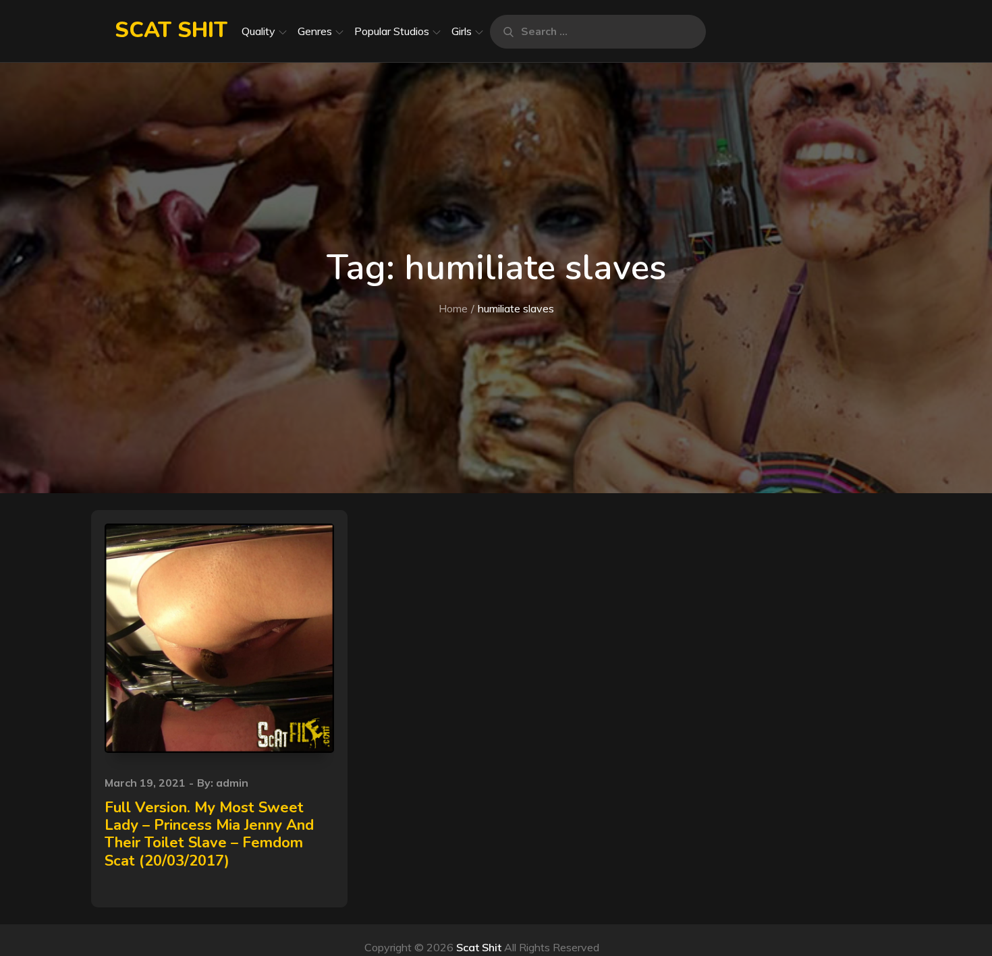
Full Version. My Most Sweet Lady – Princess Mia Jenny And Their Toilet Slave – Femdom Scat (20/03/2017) (209, 834)
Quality (258, 31)
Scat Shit (171, 30)
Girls (461, 31)
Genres (315, 31)
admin (232, 782)
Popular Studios (391, 31)
